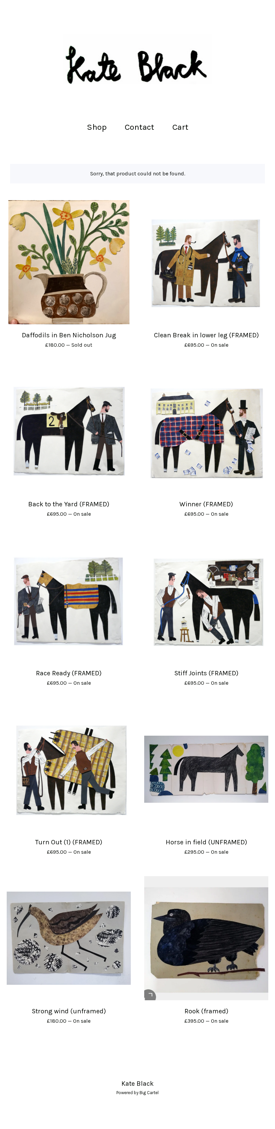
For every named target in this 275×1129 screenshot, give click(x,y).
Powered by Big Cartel (137, 1092)
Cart (182, 126)
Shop (97, 127)
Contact (139, 127)
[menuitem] (96, 127)
